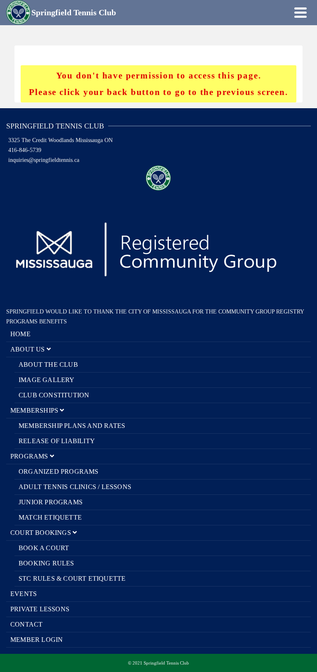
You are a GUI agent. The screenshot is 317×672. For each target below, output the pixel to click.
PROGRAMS (30, 456)
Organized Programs (59, 471)
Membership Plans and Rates (72, 425)
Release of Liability (57, 440)
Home (20, 333)
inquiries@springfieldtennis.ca (43, 160)
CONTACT (26, 624)
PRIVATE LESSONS (39, 609)
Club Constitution (54, 395)
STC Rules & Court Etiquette (72, 578)
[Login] (286, 12)
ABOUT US (28, 349)
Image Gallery (47, 379)
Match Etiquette (50, 517)
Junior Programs (51, 502)
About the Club (48, 364)
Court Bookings (41, 532)
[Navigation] (300, 12)
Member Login (36, 639)
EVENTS (23, 593)
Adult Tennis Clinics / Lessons (75, 486)
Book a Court (44, 547)
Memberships (35, 410)
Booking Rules (46, 563)
